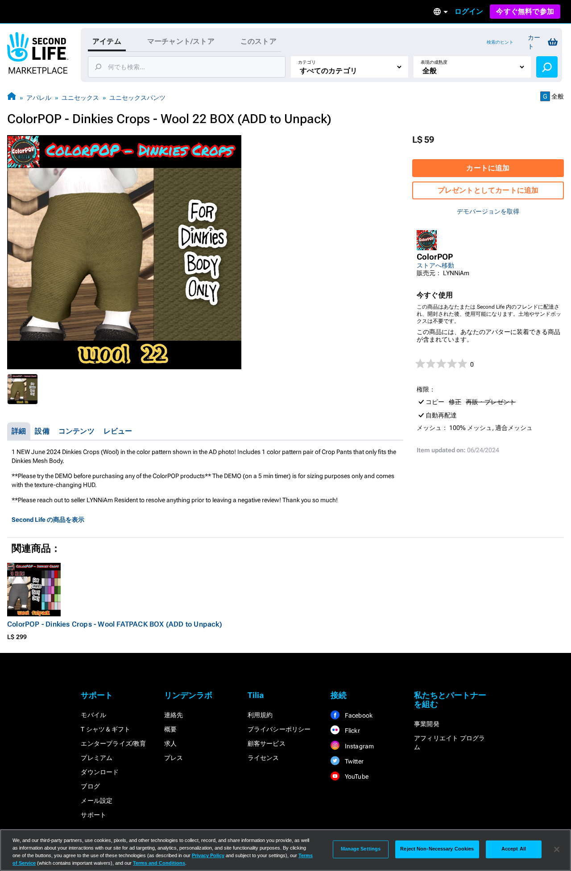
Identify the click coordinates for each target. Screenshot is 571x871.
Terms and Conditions (159, 863)
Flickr (351, 730)
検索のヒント (500, 42)
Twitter (353, 761)
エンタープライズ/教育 (113, 743)
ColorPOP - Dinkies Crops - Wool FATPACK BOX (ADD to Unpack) (114, 624)
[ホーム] (11, 97)
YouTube (355, 776)
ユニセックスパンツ (137, 97)
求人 (170, 743)
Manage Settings (361, 849)
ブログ (90, 786)
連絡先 (173, 714)
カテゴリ (307, 62)
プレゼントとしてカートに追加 (488, 190)
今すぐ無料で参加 (525, 11)
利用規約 (260, 714)
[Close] (557, 849)
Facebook (357, 715)
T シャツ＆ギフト (105, 729)
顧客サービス (267, 743)
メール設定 (96, 800)
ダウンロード (100, 772)
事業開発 (426, 723)
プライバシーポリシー (279, 729)
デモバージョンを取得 (488, 211)
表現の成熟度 (434, 62)
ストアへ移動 (435, 265)
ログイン (469, 11)
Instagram (358, 746)
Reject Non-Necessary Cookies (437, 849)
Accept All (513, 849)
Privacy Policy (208, 855)
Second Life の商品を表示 (48, 519)
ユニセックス (80, 97)
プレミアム (96, 757)
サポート (93, 814)
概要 (170, 729)
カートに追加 (487, 168)
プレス (173, 757)
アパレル (38, 97)
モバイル (93, 714)
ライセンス (263, 757)
